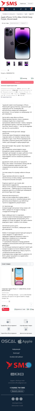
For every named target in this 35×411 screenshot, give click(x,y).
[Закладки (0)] (26, 9)
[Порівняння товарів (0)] (21, 9)
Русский (30, 3)
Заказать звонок (17, 391)
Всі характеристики (6, 97)
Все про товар (5, 23)
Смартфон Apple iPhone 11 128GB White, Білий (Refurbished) (16, 289)
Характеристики (14, 23)
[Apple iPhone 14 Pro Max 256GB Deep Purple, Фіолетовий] (17, 43)
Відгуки (23, 23)
